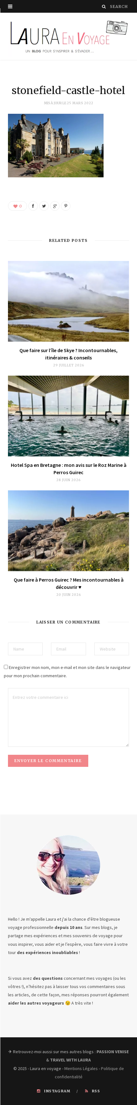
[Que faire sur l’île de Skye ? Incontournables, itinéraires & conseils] (68, 301)
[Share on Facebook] (33, 206)
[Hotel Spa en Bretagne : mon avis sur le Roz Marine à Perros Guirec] (68, 416)
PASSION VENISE (113, 1051)
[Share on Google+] (55, 206)
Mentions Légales (81, 1068)
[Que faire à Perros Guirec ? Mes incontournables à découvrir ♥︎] (68, 530)
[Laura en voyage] (68, 36)
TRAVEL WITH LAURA (70, 1060)
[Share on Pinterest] (65, 206)
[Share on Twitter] (44, 206)
